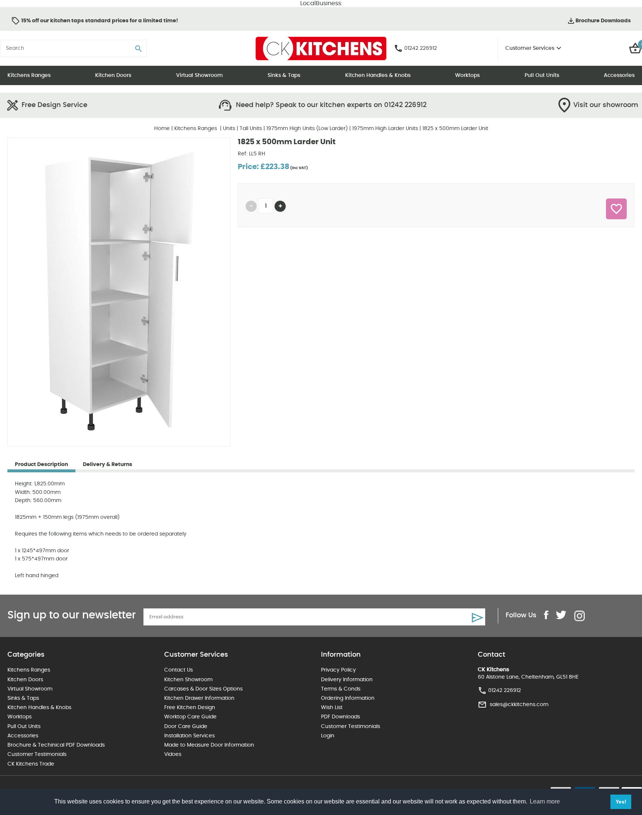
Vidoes (172, 754)
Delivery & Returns (107, 464)
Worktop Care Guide (190, 716)
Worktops (467, 75)
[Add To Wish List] (616, 208)
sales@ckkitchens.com (519, 704)
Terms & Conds (340, 689)
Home (162, 128)
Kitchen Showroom (188, 679)
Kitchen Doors (113, 75)
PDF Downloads (340, 716)
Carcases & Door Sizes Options (203, 689)
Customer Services (529, 48)
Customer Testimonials (37, 754)
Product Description (41, 464)
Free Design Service (54, 105)
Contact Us (178, 670)
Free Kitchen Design (189, 707)
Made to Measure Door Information (209, 745)
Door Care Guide (185, 726)
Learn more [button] (545, 801)
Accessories (619, 75)
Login (327, 735)
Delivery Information (347, 679)
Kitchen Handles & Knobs (378, 75)
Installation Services (189, 735)
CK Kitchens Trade (30, 764)
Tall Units (251, 128)
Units (229, 128)
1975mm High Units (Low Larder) (307, 128)
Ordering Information (347, 698)
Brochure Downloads (603, 20)
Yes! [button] (621, 802)
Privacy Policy (338, 670)
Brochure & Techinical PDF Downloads (56, 745)
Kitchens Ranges (29, 75)
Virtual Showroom (199, 75)
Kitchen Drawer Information (199, 698)
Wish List (332, 707)
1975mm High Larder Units (385, 128)
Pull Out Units (542, 75)
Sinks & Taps (284, 75)
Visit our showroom (605, 105)
